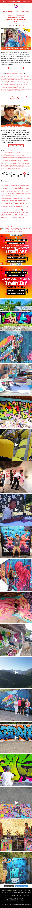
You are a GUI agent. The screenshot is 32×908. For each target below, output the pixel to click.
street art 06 (25, 89)
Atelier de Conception (8, 892)
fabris (23, 82)
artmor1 (11, 76)
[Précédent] (3, 173)
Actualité (9, 898)
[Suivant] (23, 176)
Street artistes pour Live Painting (16, 899)
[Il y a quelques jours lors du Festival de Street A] (16, 412)
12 (19, 176)
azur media (21, 193)
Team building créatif (19, 898)
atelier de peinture (10, 78)
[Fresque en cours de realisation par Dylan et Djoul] (16, 640)
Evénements (22, 15)
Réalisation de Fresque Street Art (13, 901)
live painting (18, 209)
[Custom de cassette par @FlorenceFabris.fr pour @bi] (16, 802)
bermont (12, 79)
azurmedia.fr (7, 79)
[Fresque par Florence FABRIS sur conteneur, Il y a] (16, 347)
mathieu (10, 87)
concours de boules (10, 81)
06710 (2, 75)
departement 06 (8, 82)
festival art (8, 203)
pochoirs (20, 89)
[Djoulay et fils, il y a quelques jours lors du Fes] (16, 510)
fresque (21, 84)
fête (4, 84)
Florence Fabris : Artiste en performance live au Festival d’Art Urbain (16, 19)
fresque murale (13, 206)
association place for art (18, 76)
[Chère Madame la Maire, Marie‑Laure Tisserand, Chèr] (16, 249)
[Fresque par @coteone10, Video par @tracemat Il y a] (16, 737)
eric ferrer (14, 82)
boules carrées (17, 79)
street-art (7, 90)
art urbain (23, 75)
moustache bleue (14, 212)
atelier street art (17, 78)
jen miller (13, 86)
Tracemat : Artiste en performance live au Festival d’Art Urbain (16, 98)
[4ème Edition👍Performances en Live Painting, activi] (16, 282)
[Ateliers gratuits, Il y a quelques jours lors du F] (16, 380)
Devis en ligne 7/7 (24, 895)
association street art (15, 191)
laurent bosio (26, 86)
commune (23, 79)
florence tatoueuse (15, 84)
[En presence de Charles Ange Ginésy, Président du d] (16, 477)
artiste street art (5, 188)
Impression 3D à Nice (22, 890)
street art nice (5, 217)
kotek (21, 86)
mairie (6, 87)
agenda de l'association (13, 15)
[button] (2, 5)
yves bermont (17, 90)
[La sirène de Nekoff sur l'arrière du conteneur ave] (16, 314)
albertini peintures (16, 75)
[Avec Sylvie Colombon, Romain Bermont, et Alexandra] (16, 705)
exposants (19, 82)
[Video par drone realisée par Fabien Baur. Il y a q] (16, 672)
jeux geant (17, 86)
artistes (7, 76)
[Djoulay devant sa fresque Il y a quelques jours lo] (16, 607)
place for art (15, 89)
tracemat (11, 90)
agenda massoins (8, 75)
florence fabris (8, 84)
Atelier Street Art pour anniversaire (16, 900)
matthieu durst (15, 87)
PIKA (11, 89)
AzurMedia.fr (13, 890)
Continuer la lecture (16, 68)
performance (6, 89)
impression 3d (8, 86)
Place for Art (21, 25)
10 (12, 176)
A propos (26, 901)
